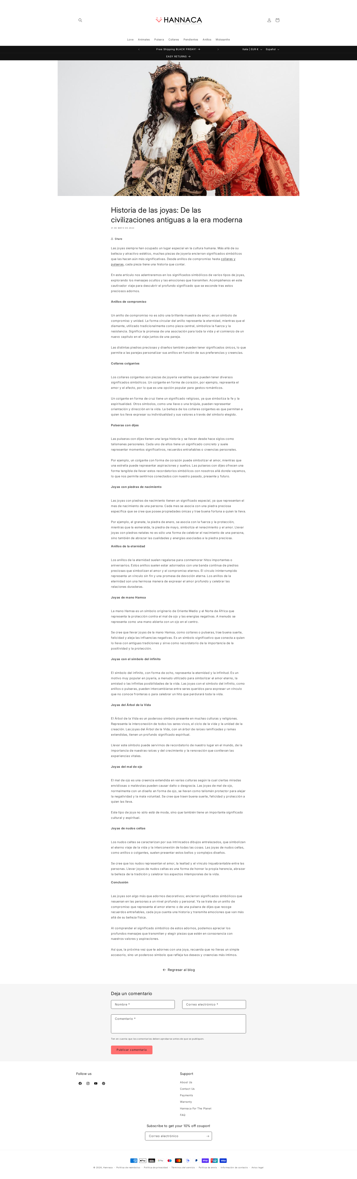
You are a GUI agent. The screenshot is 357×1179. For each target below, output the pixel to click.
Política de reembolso (128, 1167)
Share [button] (118, 238)
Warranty (186, 1101)
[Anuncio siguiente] (218, 49)
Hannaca (108, 1167)
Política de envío (208, 1167)
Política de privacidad (156, 1167)
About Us (186, 1082)
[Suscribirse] (208, 1136)
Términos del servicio (183, 1167)
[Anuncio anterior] (139, 49)
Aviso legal (258, 1167)
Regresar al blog (181, 970)
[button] (80, 20)
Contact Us (187, 1088)
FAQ (183, 1114)
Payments (186, 1095)
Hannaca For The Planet (195, 1108)
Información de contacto (234, 1167)
